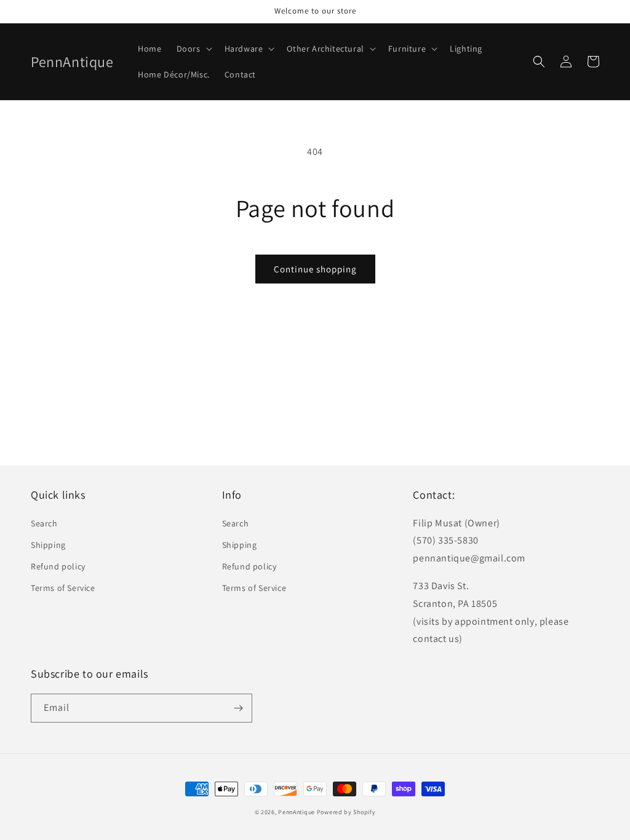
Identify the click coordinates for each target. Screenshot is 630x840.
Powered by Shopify (346, 812)
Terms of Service (63, 587)
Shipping (48, 544)
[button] (193, 48)
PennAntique (296, 812)
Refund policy (58, 566)
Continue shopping (315, 269)
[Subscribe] (238, 708)
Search (44, 523)
